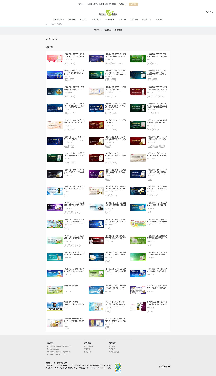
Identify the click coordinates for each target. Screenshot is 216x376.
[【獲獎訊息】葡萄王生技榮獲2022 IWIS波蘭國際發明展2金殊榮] (55, 174)
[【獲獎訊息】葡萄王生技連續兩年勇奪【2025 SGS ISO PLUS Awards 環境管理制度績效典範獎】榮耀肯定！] (96, 75)
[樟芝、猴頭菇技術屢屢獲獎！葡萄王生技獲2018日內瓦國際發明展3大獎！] (138, 290)
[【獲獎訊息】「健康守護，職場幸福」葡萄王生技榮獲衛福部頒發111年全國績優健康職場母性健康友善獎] (138, 158)
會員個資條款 (88, 346)
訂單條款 (87, 349)
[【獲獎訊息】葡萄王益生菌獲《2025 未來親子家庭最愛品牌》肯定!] (96, 58)
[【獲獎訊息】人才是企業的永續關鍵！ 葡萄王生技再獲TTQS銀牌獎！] (138, 125)
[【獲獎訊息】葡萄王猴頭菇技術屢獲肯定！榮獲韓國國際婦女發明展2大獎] (96, 273)
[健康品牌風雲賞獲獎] (55, 290)
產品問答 (112, 349)
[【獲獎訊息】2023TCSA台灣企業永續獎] (96, 125)
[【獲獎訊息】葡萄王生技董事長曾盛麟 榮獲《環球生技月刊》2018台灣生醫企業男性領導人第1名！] (96, 290)
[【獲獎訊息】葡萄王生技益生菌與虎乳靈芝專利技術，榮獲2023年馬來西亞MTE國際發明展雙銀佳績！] (96, 141)
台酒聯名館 (109, 19)
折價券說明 (87, 352)
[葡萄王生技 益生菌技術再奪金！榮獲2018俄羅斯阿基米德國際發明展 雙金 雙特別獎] (96, 306)
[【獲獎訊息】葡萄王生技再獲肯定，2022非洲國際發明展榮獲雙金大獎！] (96, 174)
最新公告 (97, 30)
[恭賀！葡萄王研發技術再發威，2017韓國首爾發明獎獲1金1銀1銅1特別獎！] (55, 323)
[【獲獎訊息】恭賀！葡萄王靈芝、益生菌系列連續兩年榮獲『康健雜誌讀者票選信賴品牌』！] (138, 224)
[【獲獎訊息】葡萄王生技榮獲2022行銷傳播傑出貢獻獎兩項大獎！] (55, 158)
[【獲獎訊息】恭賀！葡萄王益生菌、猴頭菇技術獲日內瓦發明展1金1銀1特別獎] (55, 207)
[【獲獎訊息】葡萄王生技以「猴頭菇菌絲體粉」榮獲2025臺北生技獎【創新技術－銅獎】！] (138, 75)
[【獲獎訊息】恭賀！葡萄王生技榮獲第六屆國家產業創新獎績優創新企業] (96, 207)
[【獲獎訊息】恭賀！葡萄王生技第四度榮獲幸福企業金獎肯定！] (55, 125)
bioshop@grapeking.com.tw (60, 351)
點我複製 (134, 4)
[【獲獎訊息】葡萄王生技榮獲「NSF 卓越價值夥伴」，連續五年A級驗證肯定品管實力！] (55, 108)
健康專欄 (134, 19)
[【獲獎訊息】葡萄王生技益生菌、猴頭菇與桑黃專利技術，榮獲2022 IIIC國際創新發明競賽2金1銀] (138, 174)
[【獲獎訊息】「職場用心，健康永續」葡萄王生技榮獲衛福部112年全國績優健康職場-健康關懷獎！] (138, 108)
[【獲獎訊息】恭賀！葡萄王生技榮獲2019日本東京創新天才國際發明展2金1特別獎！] (96, 191)
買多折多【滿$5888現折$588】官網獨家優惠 (97, 4)
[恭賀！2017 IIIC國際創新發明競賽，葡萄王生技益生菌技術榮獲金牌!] (96, 323)
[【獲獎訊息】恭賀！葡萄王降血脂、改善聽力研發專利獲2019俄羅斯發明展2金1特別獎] (138, 207)
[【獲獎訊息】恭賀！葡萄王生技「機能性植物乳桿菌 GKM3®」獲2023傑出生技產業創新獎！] (55, 141)
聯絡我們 (159, 19)
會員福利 (112, 346)
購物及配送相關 (114, 352)
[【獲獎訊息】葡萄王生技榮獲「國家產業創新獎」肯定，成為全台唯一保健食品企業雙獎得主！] (138, 91)
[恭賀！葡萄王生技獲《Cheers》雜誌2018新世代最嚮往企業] (55, 306)
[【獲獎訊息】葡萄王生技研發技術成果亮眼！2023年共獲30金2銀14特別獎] (96, 108)
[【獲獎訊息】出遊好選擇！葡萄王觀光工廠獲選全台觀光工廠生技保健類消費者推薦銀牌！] (55, 224)
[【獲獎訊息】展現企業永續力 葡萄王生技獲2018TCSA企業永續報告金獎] (138, 240)
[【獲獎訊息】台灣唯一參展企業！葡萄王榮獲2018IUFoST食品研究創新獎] (55, 273)
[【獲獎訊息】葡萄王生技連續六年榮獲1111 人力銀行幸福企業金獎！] (55, 58)
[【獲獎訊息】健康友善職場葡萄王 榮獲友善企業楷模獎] (138, 257)
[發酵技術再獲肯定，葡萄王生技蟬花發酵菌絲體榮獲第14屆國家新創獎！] (138, 306)
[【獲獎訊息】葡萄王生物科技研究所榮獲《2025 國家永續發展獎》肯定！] (138, 58)
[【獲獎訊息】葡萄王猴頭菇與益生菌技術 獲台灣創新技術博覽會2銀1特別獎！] (138, 273)
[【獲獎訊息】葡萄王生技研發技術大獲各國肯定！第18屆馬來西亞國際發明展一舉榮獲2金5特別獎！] (96, 224)
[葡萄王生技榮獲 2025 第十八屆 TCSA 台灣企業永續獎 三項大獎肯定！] (55, 75)
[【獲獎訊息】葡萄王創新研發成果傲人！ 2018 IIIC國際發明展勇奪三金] (96, 257)
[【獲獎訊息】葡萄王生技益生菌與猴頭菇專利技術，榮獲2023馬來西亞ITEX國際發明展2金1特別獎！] (138, 141)
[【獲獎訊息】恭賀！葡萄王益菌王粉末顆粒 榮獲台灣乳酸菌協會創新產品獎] (55, 257)
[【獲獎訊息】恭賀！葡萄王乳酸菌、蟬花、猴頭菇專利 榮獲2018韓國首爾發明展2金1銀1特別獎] (55, 240)
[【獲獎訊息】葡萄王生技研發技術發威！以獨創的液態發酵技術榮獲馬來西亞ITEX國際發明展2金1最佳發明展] (138, 191)
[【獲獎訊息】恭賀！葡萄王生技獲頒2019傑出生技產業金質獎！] (55, 191)
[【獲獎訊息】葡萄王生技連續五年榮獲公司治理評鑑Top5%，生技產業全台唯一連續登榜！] (96, 91)
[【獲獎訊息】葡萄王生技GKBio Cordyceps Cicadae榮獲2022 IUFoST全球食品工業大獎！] (96, 158)
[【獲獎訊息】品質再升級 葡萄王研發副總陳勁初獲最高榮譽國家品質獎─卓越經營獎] (96, 240)
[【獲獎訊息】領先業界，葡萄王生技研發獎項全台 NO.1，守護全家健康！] (55, 91)
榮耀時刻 (108, 30)
